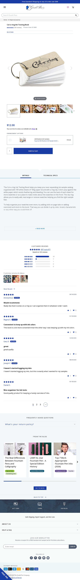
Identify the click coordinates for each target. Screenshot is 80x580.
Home (5, 20)
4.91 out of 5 (45, 249)
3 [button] (40, 404)
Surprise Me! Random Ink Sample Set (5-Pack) (10, 140)
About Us (6, 524)
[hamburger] (5, 7)
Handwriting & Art (11, 473)
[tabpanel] (40, 209)
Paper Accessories (15, 20)
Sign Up (72, 546)
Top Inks (71, 471)
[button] (28, 256)
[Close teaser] (12, 578)
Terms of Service (17, 578)
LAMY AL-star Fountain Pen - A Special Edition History (38, 462)
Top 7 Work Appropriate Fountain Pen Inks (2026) (64, 462)
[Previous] (8, 68)
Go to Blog (40, 488)
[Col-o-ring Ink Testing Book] (13, 110)
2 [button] (36, 404)
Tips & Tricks (9, 471)
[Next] (71, 68)
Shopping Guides (61, 471)
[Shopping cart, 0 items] (74, 7)
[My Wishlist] (68, 7)
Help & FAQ (7, 530)
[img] (9, 294)
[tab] (25, 176)
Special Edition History (37, 471)
